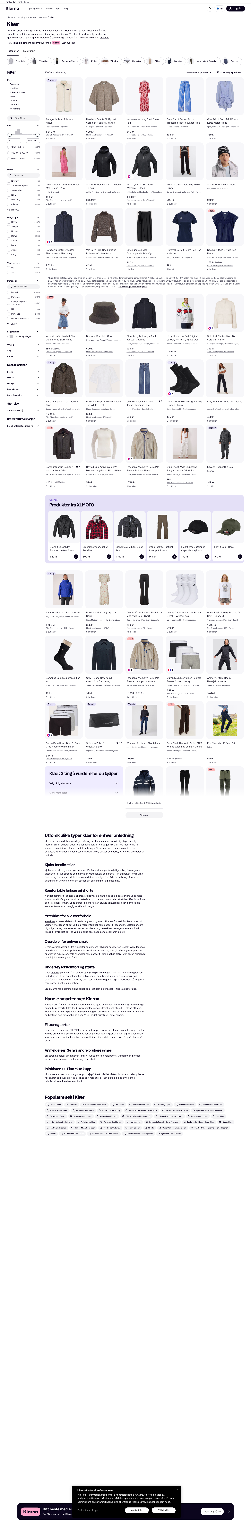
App (58, 8)
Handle (49, 8)
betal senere (116, 1015)
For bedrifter (23, 2)
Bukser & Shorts (17, 92)
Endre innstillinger (88, 1510)
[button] (219, 8)
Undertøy (14, 104)
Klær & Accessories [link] (37, 17)
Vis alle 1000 (13, 209)
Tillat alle (163, 1510)
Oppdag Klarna (35, 8)
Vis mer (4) (15, 108)
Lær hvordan (69, 42)
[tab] (13, 51)
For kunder (11, 2)
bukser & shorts (74, 895)
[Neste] (238, 535)
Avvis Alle (136, 1510)
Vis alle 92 (12, 324)
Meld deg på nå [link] (212, 1511)
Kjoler (12, 96)
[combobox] (198, 72)
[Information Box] (65, 72)
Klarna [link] (10, 17)
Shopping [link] (20, 17)
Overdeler (14, 84)
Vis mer (104, 37)
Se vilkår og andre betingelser (133, 287)
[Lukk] (177, 1489)
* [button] (59, 135)
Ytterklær (14, 88)
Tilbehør (13, 100)
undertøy (56, 972)
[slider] (10, 135)
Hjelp (65, 8)
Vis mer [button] (144, 815)
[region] (126, 1502)
